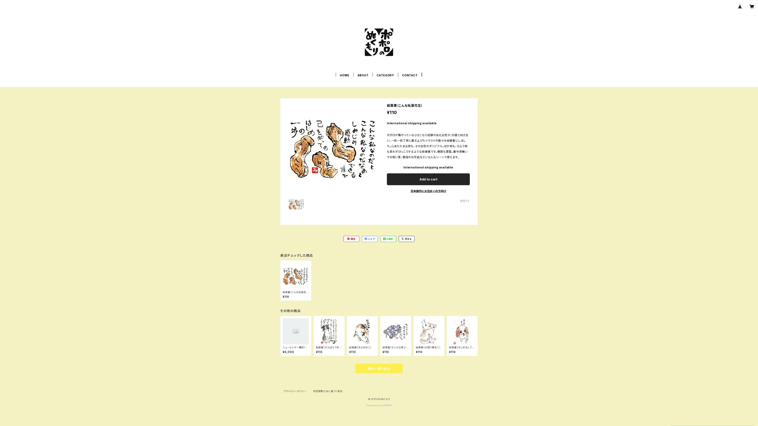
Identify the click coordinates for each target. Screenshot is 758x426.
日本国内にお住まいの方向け (428, 191)
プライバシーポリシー (295, 391)
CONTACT (410, 75)
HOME (344, 75)
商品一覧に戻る (379, 369)
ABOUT (363, 75)
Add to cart (428, 179)
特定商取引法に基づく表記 (328, 391)
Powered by (374, 405)
